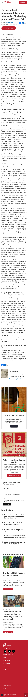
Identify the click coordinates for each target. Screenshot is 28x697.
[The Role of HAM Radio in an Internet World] (13, 562)
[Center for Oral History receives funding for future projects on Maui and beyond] (13, 601)
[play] (2, 695)
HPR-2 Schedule (6, 663)
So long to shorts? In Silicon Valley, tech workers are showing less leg (14, 542)
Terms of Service (7, 685)
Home (4, 657)
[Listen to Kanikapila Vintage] (14, 399)
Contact (4, 672)
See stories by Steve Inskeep (17, 379)
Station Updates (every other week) (12, 494)
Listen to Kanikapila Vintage (14, 415)
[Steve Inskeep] (4, 373)
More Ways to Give (7, 679)
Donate (23, 2)
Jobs (4, 666)
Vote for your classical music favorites (14, 461)
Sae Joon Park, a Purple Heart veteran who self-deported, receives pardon (15, 523)
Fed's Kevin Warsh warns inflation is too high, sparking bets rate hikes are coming (15, 536)
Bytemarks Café (6, 570)
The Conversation (6, 609)
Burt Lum (5, 578)
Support (5, 676)
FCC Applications (6, 682)
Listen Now (14, 426)
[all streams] (26, 695)
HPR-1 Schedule (6, 660)
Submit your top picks (14, 475)
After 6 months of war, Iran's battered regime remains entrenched (13, 530)
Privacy (4, 688)
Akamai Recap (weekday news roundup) (13, 498)
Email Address (6, 488)
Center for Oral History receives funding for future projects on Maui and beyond (13, 615)
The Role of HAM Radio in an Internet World (14, 574)
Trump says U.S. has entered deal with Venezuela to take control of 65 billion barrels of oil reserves (14, 516)
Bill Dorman (5, 622)
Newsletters (5, 669)
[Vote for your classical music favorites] (14, 444)
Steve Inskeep (9, 22)
